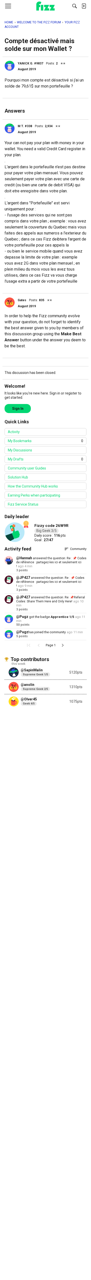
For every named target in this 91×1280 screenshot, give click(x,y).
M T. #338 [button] (25, 126)
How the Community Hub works (33, 486)
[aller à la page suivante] (63, 645)
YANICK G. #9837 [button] (30, 63)
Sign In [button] (18, 409)
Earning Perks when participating (34, 495)
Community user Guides (27, 468)
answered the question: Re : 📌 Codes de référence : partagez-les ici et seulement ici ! (51, 562)
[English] (45, 6)
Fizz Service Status (23, 504)
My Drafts (45, 459)
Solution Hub (18, 477)
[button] (10, 66)
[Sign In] (83, 6)
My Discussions (20, 450)
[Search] (74, 6)
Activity (14, 432)
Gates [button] (22, 300)
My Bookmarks (45, 441)
